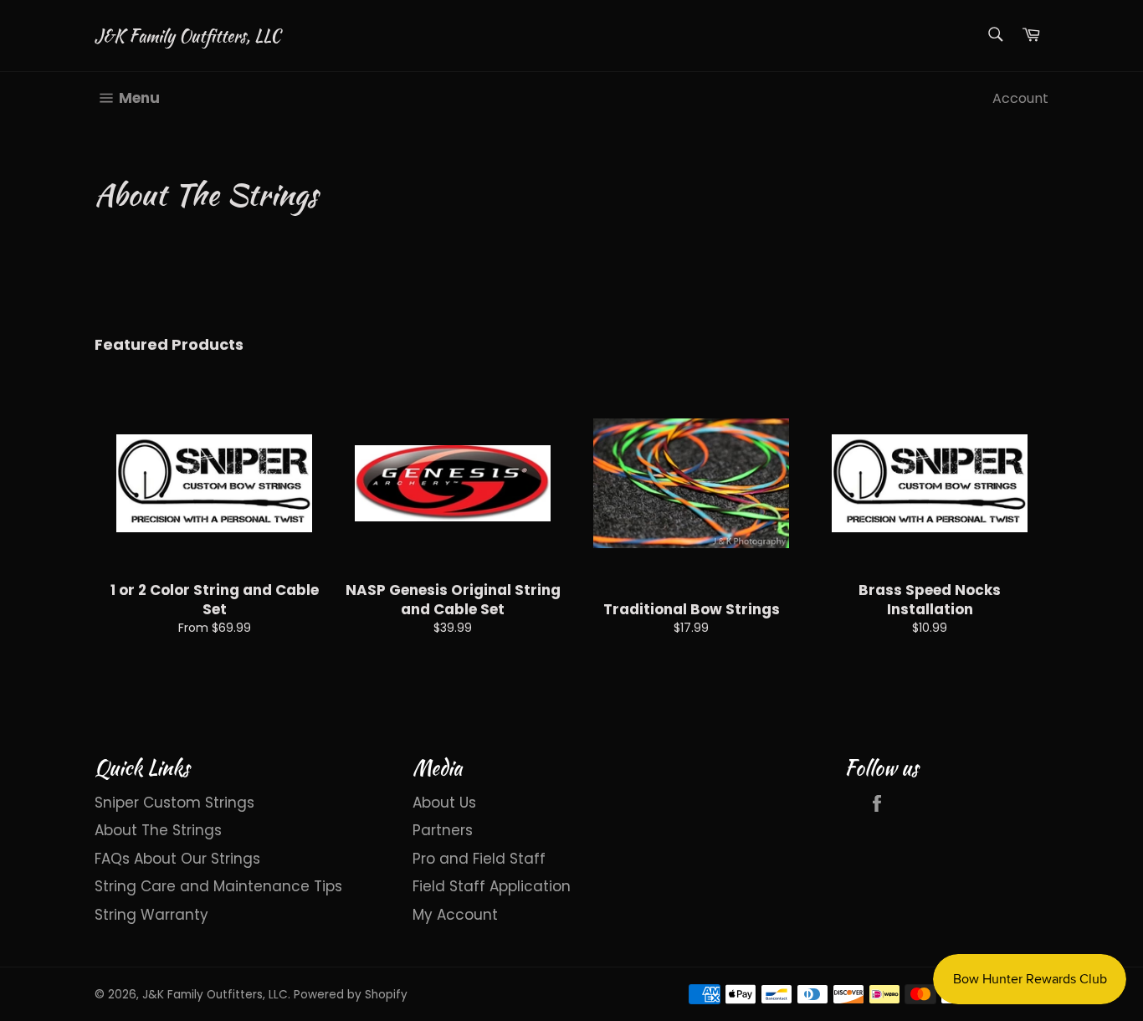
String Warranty (151, 915)
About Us (444, 803)
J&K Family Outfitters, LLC (187, 36)
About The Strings (158, 830)
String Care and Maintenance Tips (218, 886)
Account (1020, 98)
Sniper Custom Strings (174, 803)
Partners (443, 830)
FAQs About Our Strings (177, 859)
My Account (455, 915)
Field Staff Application (492, 886)
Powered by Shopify (350, 995)
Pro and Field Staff (479, 859)
